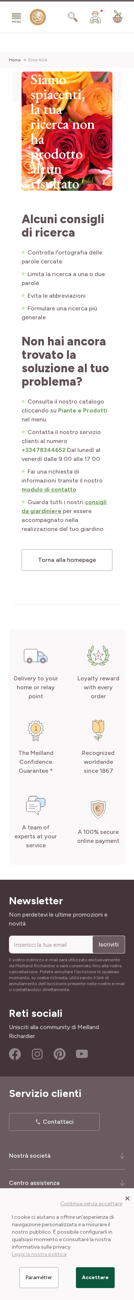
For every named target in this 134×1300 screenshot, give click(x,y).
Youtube (82, 1054)
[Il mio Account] (95, 17)
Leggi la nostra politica (39, 1254)
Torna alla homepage (67, 559)
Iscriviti (109, 944)
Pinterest (60, 1054)
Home (15, 60)
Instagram (37, 1054)
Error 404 (37, 60)
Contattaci (58, 1121)
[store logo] (38, 19)
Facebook (15, 1054)
